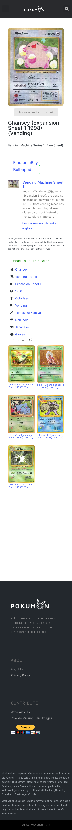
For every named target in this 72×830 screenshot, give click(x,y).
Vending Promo (26, 277)
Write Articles (20, 712)
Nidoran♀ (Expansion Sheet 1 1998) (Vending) (21, 386)
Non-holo (22, 320)
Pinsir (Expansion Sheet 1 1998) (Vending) (50, 386)
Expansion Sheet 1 (28, 284)
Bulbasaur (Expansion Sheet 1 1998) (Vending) (21, 436)
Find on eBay (25, 162)
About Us (17, 669)
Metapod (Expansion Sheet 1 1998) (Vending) (21, 486)
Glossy (20, 334)
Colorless (22, 298)
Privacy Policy (21, 675)
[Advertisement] (36, 529)
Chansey (21, 269)
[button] (5, 8)
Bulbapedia (24, 169)
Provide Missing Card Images (31, 718)
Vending (21, 305)
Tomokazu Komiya (28, 313)
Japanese (22, 327)
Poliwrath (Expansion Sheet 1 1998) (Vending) (50, 436)
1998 (18, 291)
